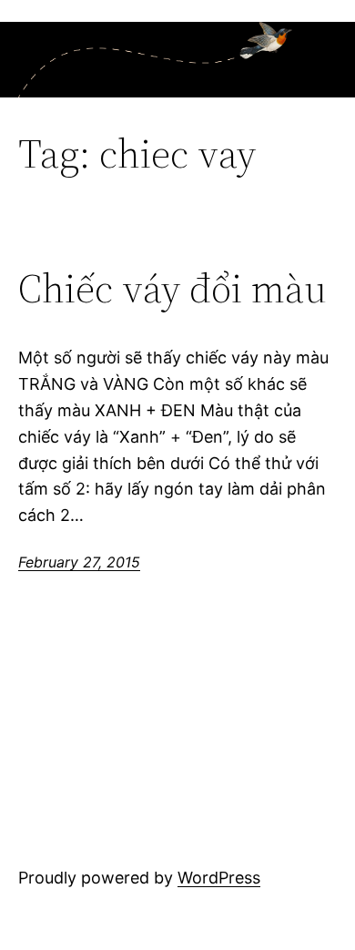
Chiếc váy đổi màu (172, 289)
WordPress (219, 877)
